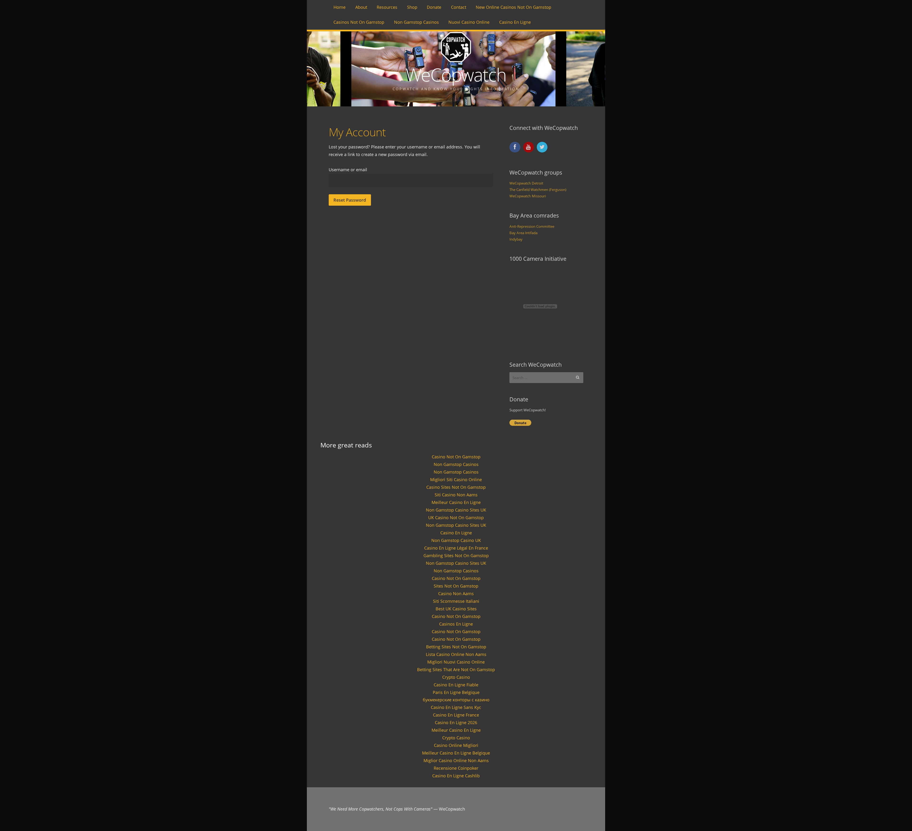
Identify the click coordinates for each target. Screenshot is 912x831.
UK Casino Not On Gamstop (456, 517)
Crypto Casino (456, 677)
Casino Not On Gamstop (456, 457)
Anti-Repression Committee (531, 226)
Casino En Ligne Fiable (456, 685)
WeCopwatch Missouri (527, 196)
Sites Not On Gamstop (456, 586)
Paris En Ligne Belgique (456, 692)
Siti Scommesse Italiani (456, 601)
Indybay (515, 239)
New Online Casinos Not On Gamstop (513, 7)
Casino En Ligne (515, 22)
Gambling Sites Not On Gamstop (456, 555)
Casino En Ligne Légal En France (456, 548)
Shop (412, 7)
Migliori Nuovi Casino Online (456, 662)
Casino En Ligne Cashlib (456, 776)
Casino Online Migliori (456, 745)
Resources (387, 7)
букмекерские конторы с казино (456, 700)
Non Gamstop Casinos (416, 22)
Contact (458, 7)
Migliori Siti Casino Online (456, 479)
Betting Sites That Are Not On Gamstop (456, 669)
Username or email (348, 169)
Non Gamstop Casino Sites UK (456, 510)
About (361, 7)
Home (339, 7)
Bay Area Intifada (523, 232)
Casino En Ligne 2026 (456, 722)
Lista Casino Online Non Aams (456, 654)
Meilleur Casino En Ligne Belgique (456, 753)
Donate (434, 7)
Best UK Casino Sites (456, 609)
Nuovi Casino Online (468, 22)
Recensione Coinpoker (456, 768)
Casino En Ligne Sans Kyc (456, 707)
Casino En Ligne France (456, 715)
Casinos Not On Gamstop (358, 22)
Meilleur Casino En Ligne (456, 502)
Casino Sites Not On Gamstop (456, 487)
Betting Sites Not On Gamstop (456, 647)
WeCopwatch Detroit (526, 183)
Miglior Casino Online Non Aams (456, 760)
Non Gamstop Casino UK (456, 540)
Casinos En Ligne (456, 624)
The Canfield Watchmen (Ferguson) (537, 189)
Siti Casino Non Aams (456, 495)
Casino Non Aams (456, 593)
